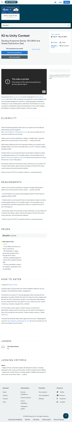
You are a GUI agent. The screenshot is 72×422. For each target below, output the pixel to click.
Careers (5, 395)
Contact (5, 398)
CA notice (36, 419)
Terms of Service (65, 76)
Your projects (43, 392)
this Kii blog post (9, 157)
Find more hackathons (14, 52)
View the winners (14, 57)
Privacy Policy (56, 76)
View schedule (55, 34)
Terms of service (59, 419)
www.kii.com (16, 97)
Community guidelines (15, 419)
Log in (60, 2)
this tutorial (20, 157)
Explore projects (26, 397)
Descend (68, 26)
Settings (41, 398)
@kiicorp (4, 314)
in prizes (54, 46)
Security (27, 419)
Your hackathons (44, 395)
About (4, 392)
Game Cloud (13, 285)
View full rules (36, 49)
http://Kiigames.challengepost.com (16, 132)
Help (4, 402)
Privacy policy (46, 419)
